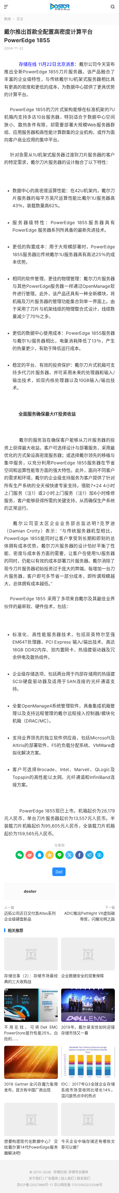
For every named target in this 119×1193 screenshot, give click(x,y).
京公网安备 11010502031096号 (78, 1185)
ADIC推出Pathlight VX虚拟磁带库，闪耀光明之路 (89, 916)
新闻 (7, 19)
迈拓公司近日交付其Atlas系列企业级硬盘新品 (30, 916)
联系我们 (83, 1178)
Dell (59, 871)
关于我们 (35, 1178)
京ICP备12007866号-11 (35, 1185)
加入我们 (67, 1178)
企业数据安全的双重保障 (82, 975)
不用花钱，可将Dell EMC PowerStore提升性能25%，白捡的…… (31, 1033)
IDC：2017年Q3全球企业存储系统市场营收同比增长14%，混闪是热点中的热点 (88, 1090)
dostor (30, 891)
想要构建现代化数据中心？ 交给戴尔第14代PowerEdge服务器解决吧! (31, 1147)
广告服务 (51, 1178)
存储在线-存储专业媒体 (59, 7)
